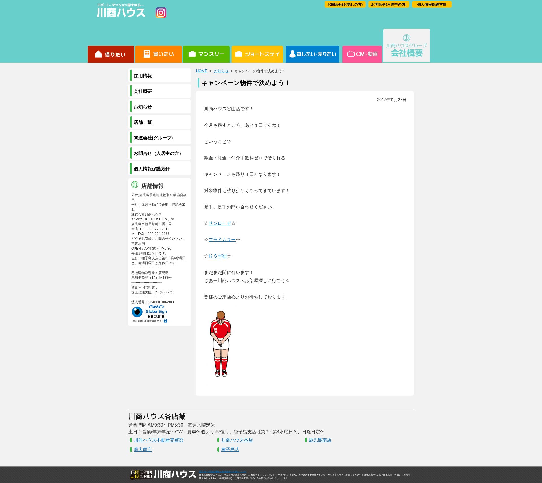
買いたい (158, 46)
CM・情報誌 (361, 46)
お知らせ (222, 71)
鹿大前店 (143, 449)
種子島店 (230, 449)
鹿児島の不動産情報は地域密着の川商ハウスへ (222, 471)
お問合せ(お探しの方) (345, 4)
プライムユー (222, 239)
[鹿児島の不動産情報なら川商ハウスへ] (120, 18)
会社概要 (406, 46)
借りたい (111, 46)
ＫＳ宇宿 (218, 256)
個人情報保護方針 (432, 4)
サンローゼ (220, 223)
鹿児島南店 (320, 440)
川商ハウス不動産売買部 (158, 440)
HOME (201, 71)
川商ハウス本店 (237, 440)
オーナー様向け (312, 46)
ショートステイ (257, 46)
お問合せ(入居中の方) (388, 4)
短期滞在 (206, 46)
